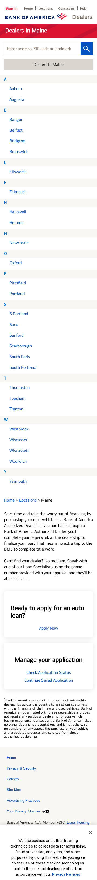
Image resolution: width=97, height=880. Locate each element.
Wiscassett (19, 450)
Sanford (16, 335)
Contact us (66, 8)
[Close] (90, 832)
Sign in (11, 8)
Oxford (15, 262)
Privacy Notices (66, 874)
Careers (13, 779)
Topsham (17, 398)
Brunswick (18, 151)
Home (28, 8)
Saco (13, 324)
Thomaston (19, 387)
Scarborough (20, 345)
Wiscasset (18, 439)
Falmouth (17, 191)
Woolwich (18, 461)
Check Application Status (48, 672)
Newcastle (19, 242)
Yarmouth (18, 481)
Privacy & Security (21, 768)
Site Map (14, 790)
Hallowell (17, 211)
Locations (45, 8)
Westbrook (18, 429)
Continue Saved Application (48, 680)
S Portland (18, 313)
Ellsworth (17, 171)
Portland (17, 293)
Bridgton (17, 140)
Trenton (16, 408)
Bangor (15, 119)
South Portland (22, 367)
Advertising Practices (23, 801)
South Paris (19, 356)
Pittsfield (17, 282)
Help (83, 8)
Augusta (16, 99)
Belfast (16, 130)
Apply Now (48, 628)
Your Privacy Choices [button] (23, 811)
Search (87, 48)
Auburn (15, 88)
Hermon (16, 222)
